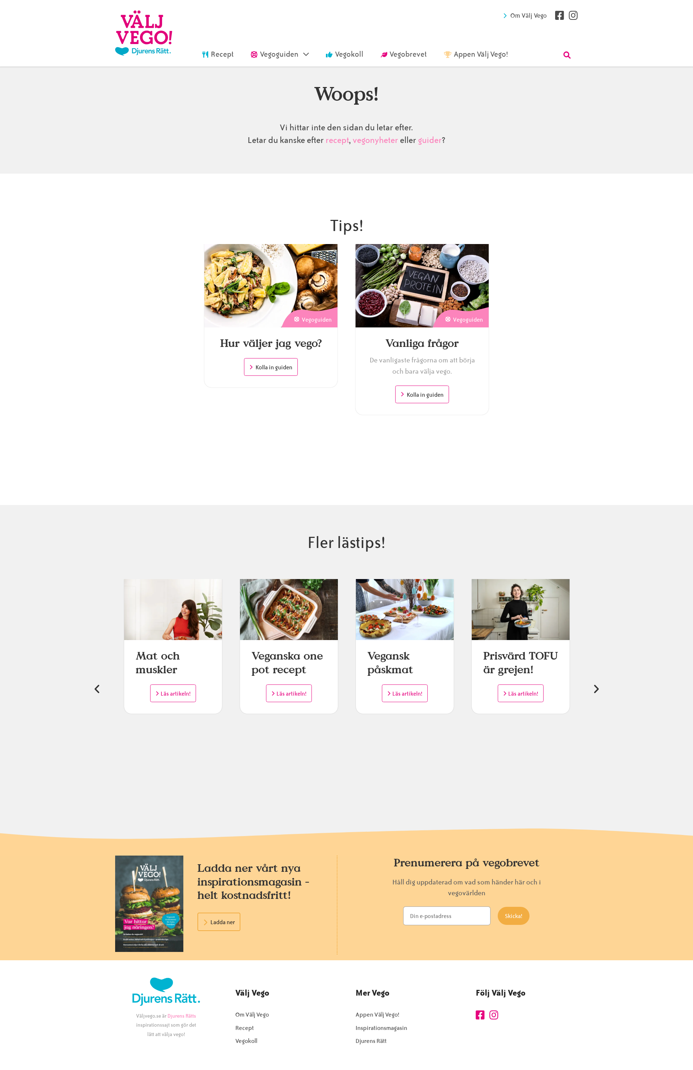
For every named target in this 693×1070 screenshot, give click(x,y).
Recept (244, 1028)
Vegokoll (246, 1041)
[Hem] (143, 33)
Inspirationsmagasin (381, 1028)
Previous (97, 689)
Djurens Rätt (371, 1041)
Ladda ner (222, 922)
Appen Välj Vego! (377, 1014)
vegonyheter (375, 140)
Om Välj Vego (528, 15)
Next (596, 689)
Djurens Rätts (181, 1016)
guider (430, 140)
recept (336, 140)
